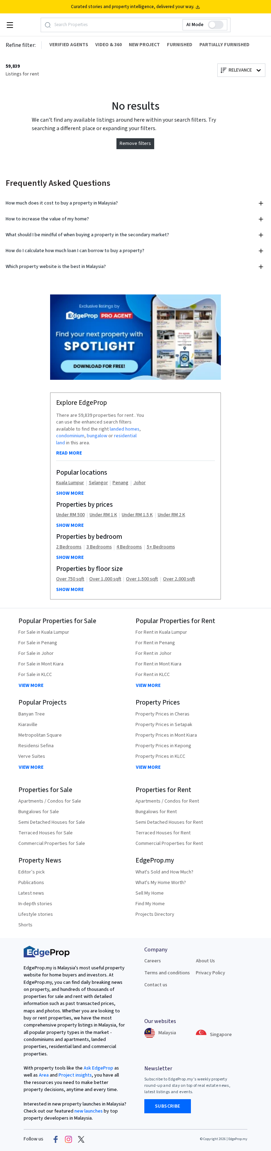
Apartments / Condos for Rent (167, 801)
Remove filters (135, 143)
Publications (31, 882)
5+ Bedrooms (161, 547)
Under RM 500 (70, 515)
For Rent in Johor (153, 653)
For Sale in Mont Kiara (41, 664)
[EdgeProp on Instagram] (68, 1139)
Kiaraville (27, 724)
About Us (205, 960)
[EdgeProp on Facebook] (55, 1139)
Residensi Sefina (36, 745)
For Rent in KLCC (153, 674)
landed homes (124, 429)
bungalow (97, 435)
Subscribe (167, 1106)
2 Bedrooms (69, 547)
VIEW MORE (31, 685)
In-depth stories (35, 903)
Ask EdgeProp (98, 1068)
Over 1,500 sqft (142, 579)
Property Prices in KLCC (160, 756)
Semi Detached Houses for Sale (51, 822)
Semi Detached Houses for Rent (169, 822)
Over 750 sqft (70, 579)
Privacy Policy (210, 972)
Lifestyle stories (35, 914)
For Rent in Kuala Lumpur (161, 632)
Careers (152, 960)
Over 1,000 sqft (105, 579)
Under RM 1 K (103, 515)
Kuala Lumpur (70, 483)
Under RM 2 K (171, 515)
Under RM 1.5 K (137, 515)
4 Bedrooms (129, 547)
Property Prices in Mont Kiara (166, 735)
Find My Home (150, 903)
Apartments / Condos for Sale (49, 801)
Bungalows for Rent (156, 811)
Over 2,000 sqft (179, 579)
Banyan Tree (31, 714)
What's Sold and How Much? (164, 872)
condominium (70, 435)
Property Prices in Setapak (164, 724)
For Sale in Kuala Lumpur (43, 632)
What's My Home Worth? (161, 882)
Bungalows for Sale (38, 811)
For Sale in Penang (37, 642)
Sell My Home (150, 893)
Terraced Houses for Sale (45, 832)
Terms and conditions (167, 972)
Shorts (25, 924)
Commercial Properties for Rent (169, 843)
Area (43, 1075)
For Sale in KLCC (35, 674)
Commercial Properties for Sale (51, 843)
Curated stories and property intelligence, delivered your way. (132, 7)
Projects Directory (155, 914)
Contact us (155, 984)
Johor (139, 483)
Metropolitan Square (40, 735)
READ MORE (69, 453)
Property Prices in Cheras (162, 714)
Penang (120, 483)
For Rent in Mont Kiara (158, 664)
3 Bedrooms (99, 547)
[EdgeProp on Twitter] (81, 1139)
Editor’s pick (31, 872)
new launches (88, 1111)
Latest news (31, 893)
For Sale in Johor (36, 653)
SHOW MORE (70, 493)
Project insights (75, 1075)
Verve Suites (31, 756)
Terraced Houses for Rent (163, 832)
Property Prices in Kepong (163, 745)
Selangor (98, 483)
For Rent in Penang (155, 642)
